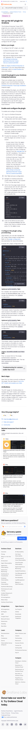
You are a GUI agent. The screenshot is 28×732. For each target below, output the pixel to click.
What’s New (4, 599)
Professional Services (21, 650)
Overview (3, 551)
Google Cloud (4, 616)
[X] (7, 724)
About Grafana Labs (20, 633)
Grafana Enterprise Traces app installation (13, 85)
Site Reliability (19, 577)
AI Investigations (5, 597)
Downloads (18, 614)
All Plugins (4, 611)
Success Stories (19, 643)
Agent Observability (6, 563)
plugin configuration (15, 239)
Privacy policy (19, 542)
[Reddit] (25, 724)
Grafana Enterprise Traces (15, 11)
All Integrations (5, 609)
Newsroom (18, 640)
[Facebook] (2, 724)
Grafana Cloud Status (7, 602)
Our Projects (18, 609)
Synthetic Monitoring (6, 586)
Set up (24, 11)
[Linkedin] (11, 724)
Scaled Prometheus (20, 571)
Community (4, 638)
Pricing (3, 554)
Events (3, 640)
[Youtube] (20, 724)
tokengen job (20, 151)
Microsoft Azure (5, 619)
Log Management (19, 580)
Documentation (4, 11)
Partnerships (18, 638)
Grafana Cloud (15, 701)
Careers (17, 635)
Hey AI (17, 652)
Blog (2, 635)
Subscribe (22, 538)
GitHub (17, 611)
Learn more (22, 1)
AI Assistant (4, 560)
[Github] (16, 724)
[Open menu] (25, 4)
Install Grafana (17, 69)
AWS (2, 614)
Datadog (3, 623)
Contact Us (18, 645)
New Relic (3, 626)
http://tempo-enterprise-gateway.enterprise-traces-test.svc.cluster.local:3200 (11, 60)
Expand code (20, 283)
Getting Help (18, 647)
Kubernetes (4, 621)
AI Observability (19, 551)
